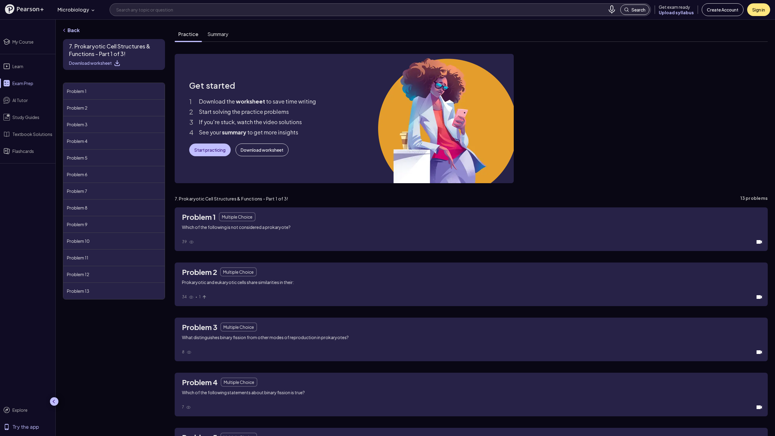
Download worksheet (90, 63)
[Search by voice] (612, 10)
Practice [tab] (188, 34)
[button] (24, 9)
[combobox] (361, 9)
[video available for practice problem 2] (759, 297)
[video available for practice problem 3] (759, 352)
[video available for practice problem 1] (759, 242)
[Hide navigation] (54, 401)
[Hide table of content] (163, 76)
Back (74, 30)
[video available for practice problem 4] (759, 407)
